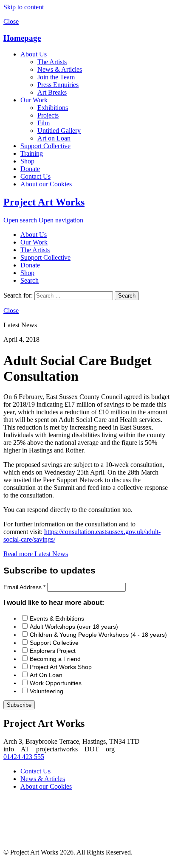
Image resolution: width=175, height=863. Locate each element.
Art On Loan (46, 675)
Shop (27, 161)
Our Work (34, 100)
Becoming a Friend (55, 658)
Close (11, 21)
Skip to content (23, 7)
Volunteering (46, 691)
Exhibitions (52, 107)
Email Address (24, 587)
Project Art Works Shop (61, 666)
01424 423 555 (23, 756)
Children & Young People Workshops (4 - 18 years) (98, 634)
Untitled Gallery (59, 130)
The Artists (52, 61)
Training (31, 153)
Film (43, 122)
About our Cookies (46, 184)
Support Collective (45, 145)
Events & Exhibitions (57, 618)
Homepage (22, 38)
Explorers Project (53, 650)
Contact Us (35, 176)
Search (29, 280)
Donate (30, 168)
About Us (33, 54)
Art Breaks (52, 92)
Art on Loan (54, 138)
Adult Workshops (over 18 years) (74, 626)
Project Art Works (44, 202)
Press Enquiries (58, 84)
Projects (48, 115)
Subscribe (19, 705)
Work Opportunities (56, 683)
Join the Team (56, 77)
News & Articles (59, 69)
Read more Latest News (35, 553)
